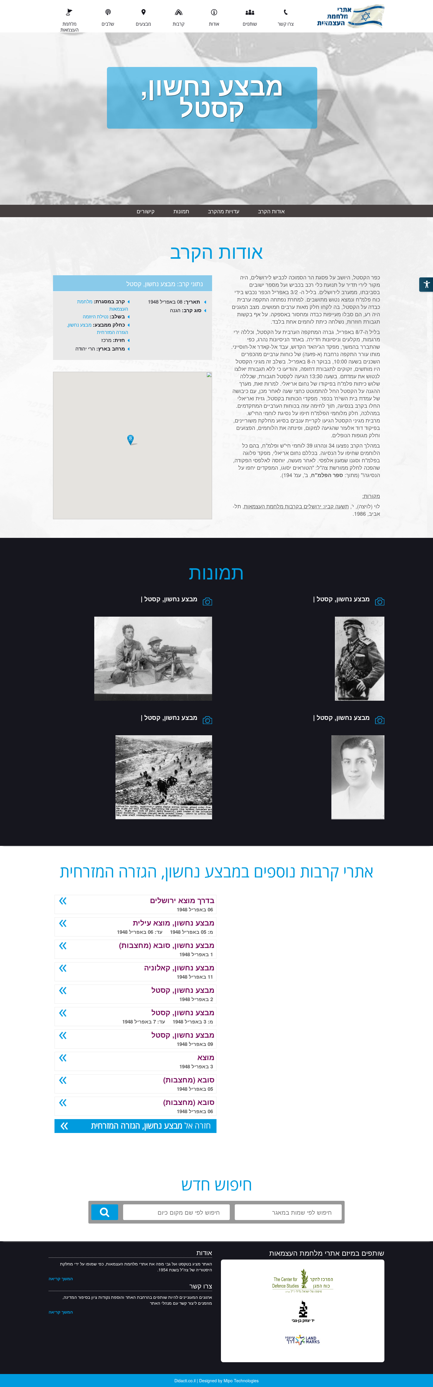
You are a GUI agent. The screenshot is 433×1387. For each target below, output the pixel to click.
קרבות (178, 24)
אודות (214, 24)
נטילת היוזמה (95, 316)
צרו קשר (286, 24)
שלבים (108, 24)
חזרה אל (151, 1125)
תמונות (181, 211)
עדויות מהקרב (223, 211)
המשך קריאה (61, 1278)
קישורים (146, 211)
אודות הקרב (271, 211)
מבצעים (143, 24)
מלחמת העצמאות (69, 26)
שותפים (250, 24)
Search (104, 1212)
